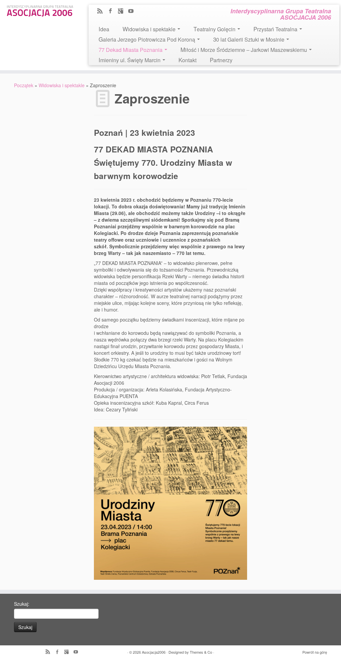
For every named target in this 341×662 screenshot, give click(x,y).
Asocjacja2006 (154, 652)
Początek (23, 85)
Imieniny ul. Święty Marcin (130, 60)
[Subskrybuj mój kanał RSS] (102, 11)
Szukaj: (21, 603)
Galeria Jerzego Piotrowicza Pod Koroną (147, 39)
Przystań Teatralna (276, 29)
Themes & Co (201, 652)
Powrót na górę (314, 652)
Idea (104, 29)
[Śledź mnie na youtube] (133, 11)
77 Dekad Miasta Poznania (131, 49)
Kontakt (187, 60)
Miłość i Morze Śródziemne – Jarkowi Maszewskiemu (244, 49)
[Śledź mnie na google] (123, 11)
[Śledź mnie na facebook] (112, 11)
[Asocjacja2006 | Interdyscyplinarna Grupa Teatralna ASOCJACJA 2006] (40, 9)
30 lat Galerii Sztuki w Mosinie (249, 39)
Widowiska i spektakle (150, 29)
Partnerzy (221, 60)
